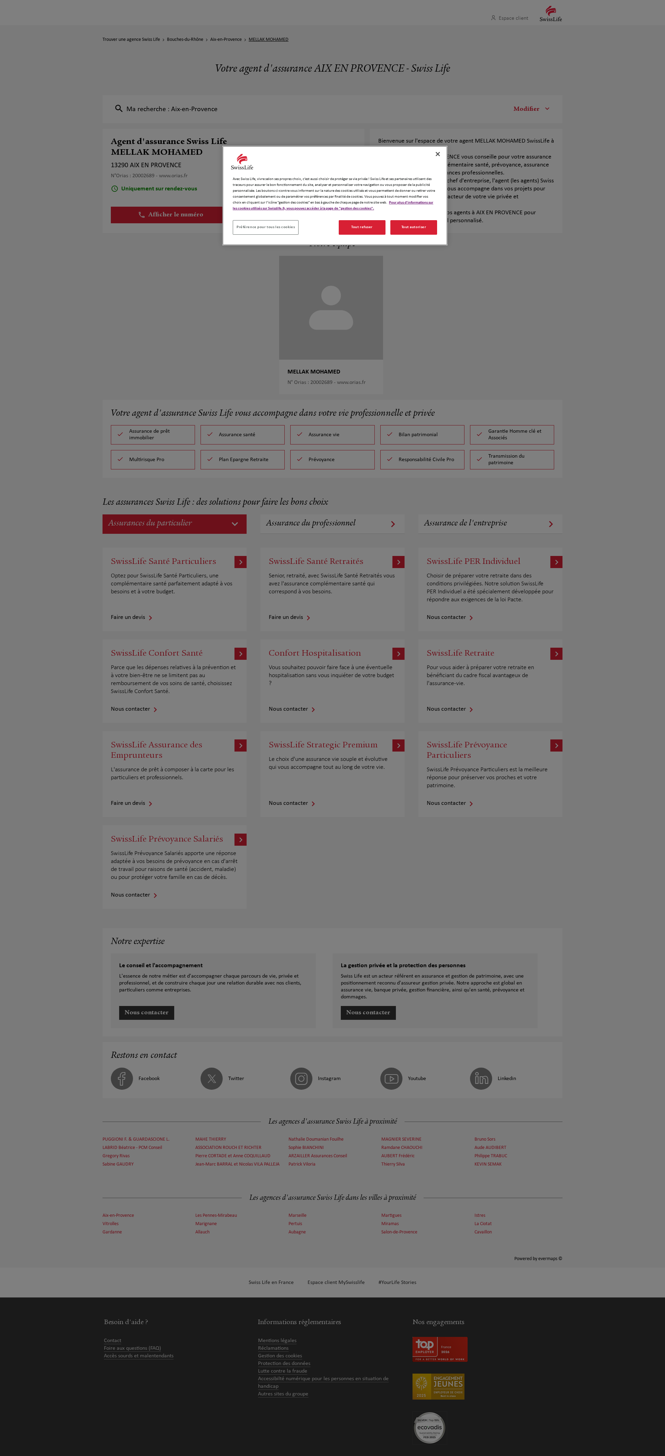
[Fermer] (437, 154)
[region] (334, 195)
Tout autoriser (413, 227)
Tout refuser (362, 227)
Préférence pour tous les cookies (266, 227)
